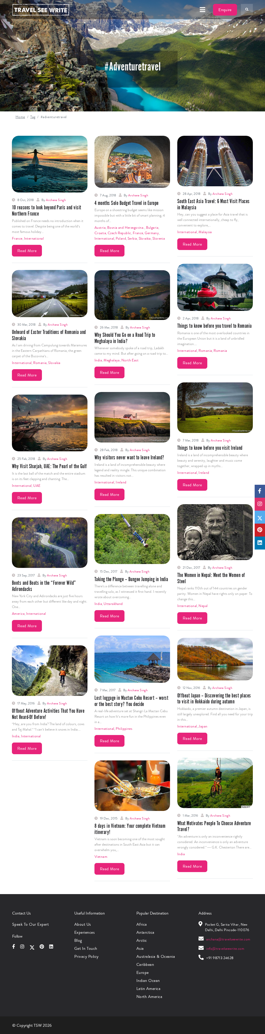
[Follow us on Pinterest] (260, 530)
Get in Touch (85, 948)
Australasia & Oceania (155, 956)
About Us (82, 924)
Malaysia (205, 232)
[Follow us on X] (260, 517)
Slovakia (145, 238)
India (98, 360)
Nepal (203, 606)
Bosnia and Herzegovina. (125, 227)
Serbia (132, 238)
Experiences (84, 932)
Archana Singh (56, 200)
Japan (202, 726)
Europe (142, 972)
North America (149, 997)
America (18, 613)
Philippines (124, 728)
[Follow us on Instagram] (260, 504)
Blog (78, 940)
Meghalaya (112, 360)
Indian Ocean (148, 980)
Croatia (100, 233)
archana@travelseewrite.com (228, 939)
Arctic (141, 940)
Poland (121, 238)
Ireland (203, 472)
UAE (36, 485)
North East (129, 360)
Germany (152, 233)
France (17, 238)
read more (26, 251)
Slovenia (158, 238)
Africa (141, 924)
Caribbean (145, 964)
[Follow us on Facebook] (260, 491)
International (34, 238)
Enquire (224, 10)
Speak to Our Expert (30, 924)
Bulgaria (152, 227)
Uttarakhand (113, 604)
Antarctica (145, 932)
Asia (140, 948)
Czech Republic (119, 233)
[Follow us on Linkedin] (260, 543)
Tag (32, 117)
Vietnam (100, 856)
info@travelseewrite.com (225, 948)
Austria (100, 227)
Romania (205, 350)
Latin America (148, 989)
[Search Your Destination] (247, 9)
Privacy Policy (86, 956)
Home (20, 117)
